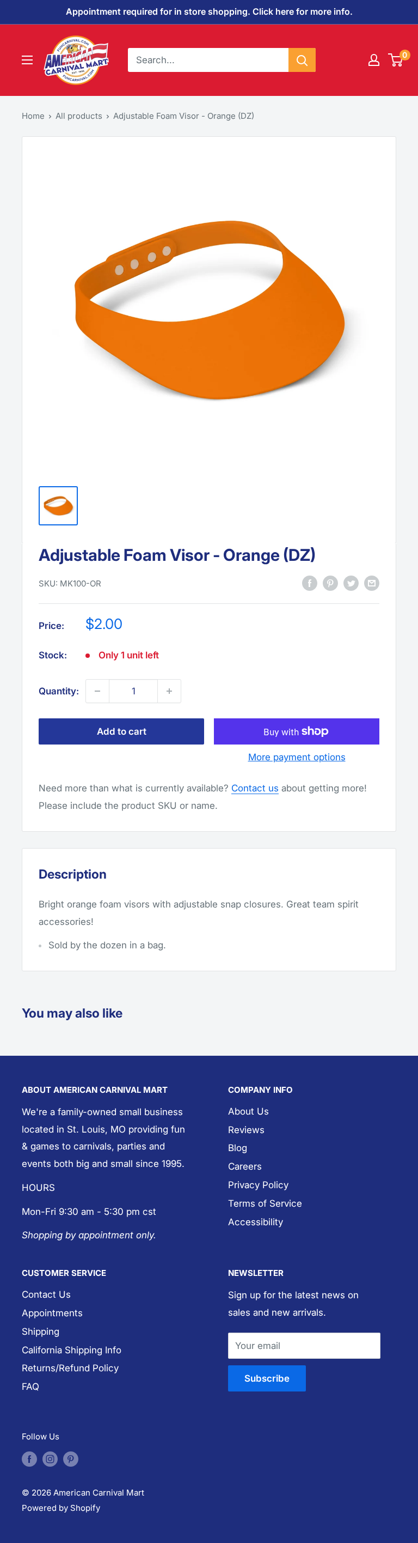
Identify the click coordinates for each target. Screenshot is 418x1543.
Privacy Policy (258, 1184)
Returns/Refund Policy (70, 1368)
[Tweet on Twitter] (351, 582)
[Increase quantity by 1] (169, 691)
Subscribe (267, 1378)
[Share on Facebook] (309, 582)
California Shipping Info (71, 1350)
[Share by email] (371, 582)
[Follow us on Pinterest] (70, 1459)
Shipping (40, 1331)
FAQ (30, 1386)
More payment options (297, 757)
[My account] (373, 60)
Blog (237, 1147)
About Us (248, 1111)
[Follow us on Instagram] (50, 1459)
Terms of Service (265, 1203)
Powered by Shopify (61, 1508)
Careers (245, 1166)
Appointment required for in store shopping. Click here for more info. (209, 11)
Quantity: (59, 691)
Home (33, 116)
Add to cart (121, 731)
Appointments (52, 1313)
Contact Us (46, 1294)
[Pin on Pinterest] (330, 582)
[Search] (302, 60)
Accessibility (255, 1222)
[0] (396, 59)
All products (79, 116)
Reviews (246, 1129)
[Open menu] (27, 60)
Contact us (255, 788)
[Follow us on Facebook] (29, 1459)
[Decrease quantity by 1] (97, 691)
